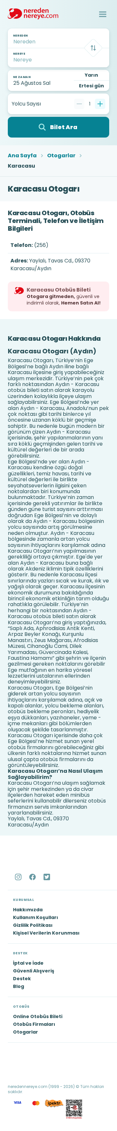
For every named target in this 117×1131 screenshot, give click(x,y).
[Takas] (93, 47)
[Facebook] (33, 877)
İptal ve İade (28, 963)
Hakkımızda (28, 909)
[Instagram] (19, 877)
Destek (22, 978)
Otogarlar (61, 155)
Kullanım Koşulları (35, 917)
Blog (18, 986)
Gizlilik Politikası (33, 925)
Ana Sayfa (22, 155)
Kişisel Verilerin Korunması (46, 933)
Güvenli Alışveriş (33, 971)
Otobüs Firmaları (34, 1024)
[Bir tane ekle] (100, 104)
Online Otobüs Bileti (37, 1016)
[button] (102, 14)
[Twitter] (47, 877)
